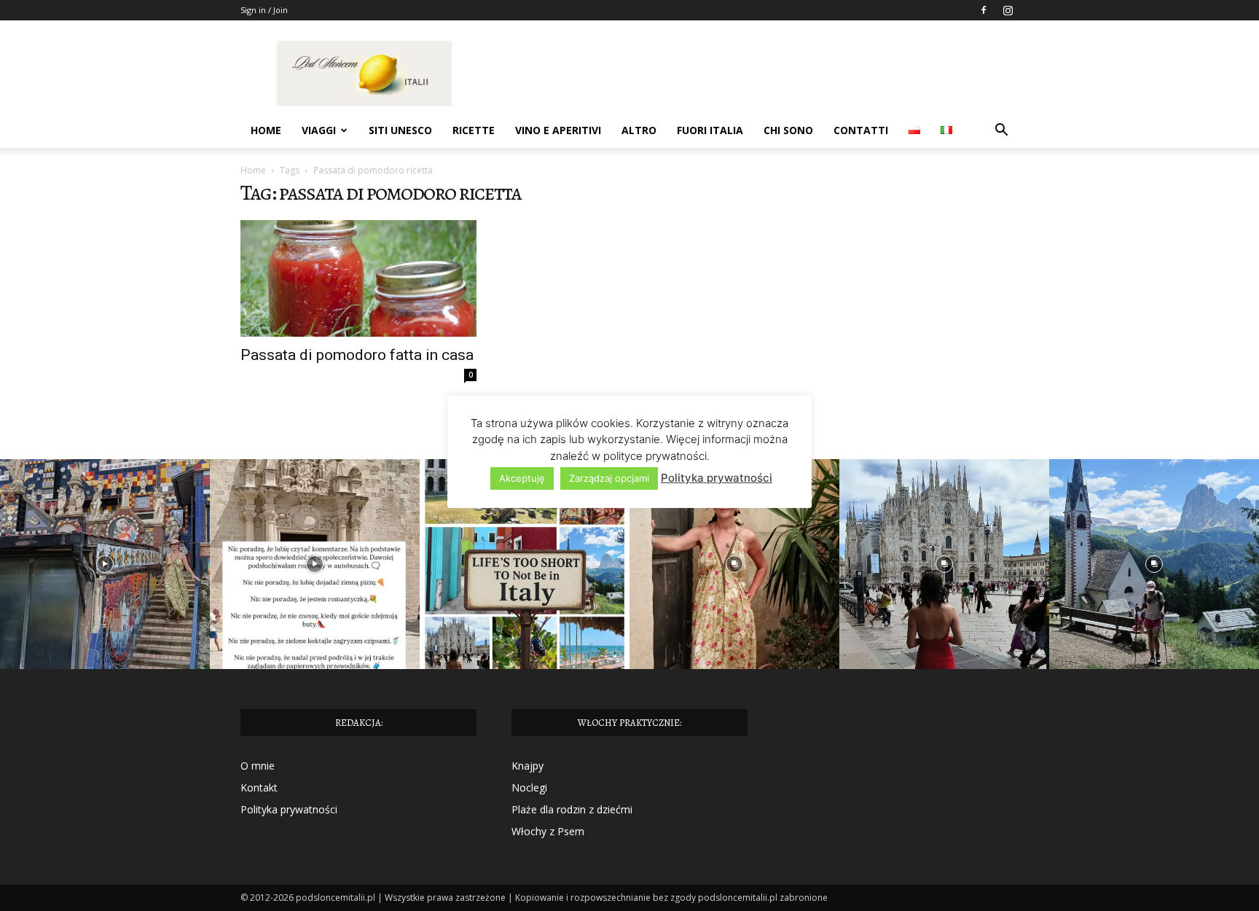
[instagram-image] (105, 564)
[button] (1001, 131)
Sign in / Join (264, 9)
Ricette (473, 130)
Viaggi (319, 130)
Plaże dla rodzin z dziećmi (571, 809)
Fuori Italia (710, 130)
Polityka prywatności (288, 809)
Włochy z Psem (547, 831)
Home (266, 130)
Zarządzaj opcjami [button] (609, 478)
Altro (638, 130)
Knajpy (527, 766)
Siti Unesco (400, 130)
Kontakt (259, 787)
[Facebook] (984, 10)
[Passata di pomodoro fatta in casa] (358, 278)
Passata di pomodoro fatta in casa (357, 355)
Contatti (861, 130)
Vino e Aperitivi (558, 130)
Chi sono (788, 130)
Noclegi (529, 787)
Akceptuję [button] (522, 478)
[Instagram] (1008, 10)
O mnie (257, 766)
